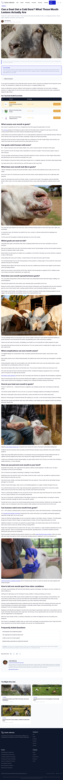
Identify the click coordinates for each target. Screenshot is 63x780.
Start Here (51, 2)
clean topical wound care (12, 447)
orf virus (5, 130)
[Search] (58, 2)
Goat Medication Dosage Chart (7, 752)
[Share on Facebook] (11, 654)
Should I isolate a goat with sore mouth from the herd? (15, 641)
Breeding (27, 2)
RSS (61, 773)
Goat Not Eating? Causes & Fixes (7, 754)
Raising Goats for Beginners (6, 767)
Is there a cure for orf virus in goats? (11, 638)
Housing (40, 2)
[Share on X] (14, 654)
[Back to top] (59, 778)
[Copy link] (20, 654)
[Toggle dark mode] (61, 2)
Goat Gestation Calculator (6, 763)
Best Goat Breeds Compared (7, 765)
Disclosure (35, 758)
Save (32, 41)
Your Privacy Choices (50, 773)
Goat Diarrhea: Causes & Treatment (8, 758)
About (34, 752)
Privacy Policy (35, 756)
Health (21, 2)
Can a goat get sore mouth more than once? (13, 634)
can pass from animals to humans (11, 513)
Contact (34, 754)
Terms (34, 761)
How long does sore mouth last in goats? (12, 631)
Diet (17, 2)
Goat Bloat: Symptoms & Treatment (8, 756)
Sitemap (57, 773)
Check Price (56, 104)
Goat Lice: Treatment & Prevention (8, 761)
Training (46, 2)
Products (34, 2)
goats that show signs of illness (44, 534)
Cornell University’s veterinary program (11, 580)
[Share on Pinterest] (17, 654)
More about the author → (14, 669)
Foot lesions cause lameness (8, 375)
